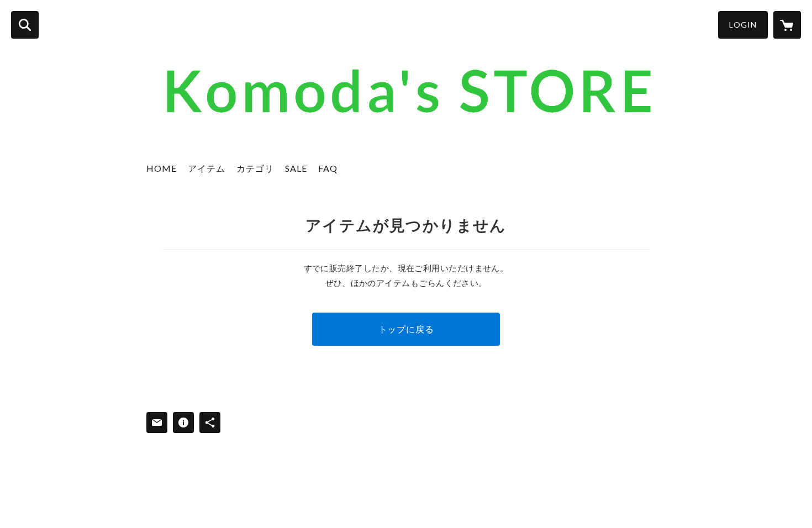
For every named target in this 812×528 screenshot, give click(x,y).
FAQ (328, 168)
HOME (161, 168)
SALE (296, 168)
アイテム (206, 168)
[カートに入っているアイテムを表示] (787, 25)
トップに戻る (406, 329)
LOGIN (743, 24)
